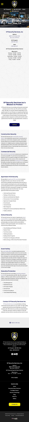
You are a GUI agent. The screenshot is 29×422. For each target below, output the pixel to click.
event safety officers (7, 251)
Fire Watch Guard (14, 390)
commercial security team (9, 154)
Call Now (14, 124)
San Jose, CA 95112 (14, 37)
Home (14, 386)
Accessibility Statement (19, 415)
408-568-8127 (15, 11)
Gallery (14, 398)
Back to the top (16, 322)
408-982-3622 (17, 9)
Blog (14, 394)
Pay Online (6, 13)
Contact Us (14, 404)
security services (19, 160)
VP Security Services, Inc (9, 304)
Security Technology (14, 392)
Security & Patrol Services (14, 388)
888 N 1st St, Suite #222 (14, 36)
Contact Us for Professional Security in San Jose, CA (14, 20)
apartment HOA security (13, 179)
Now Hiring (22, 13)
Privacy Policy (7, 415)
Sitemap (12, 415)
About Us (14, 396)
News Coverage (14, 13)
